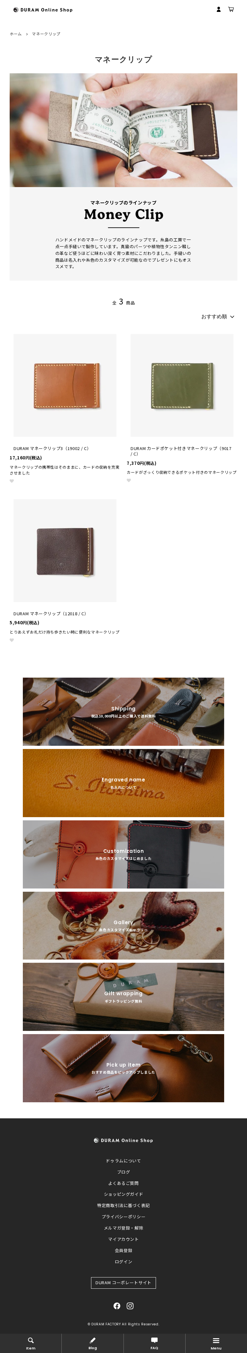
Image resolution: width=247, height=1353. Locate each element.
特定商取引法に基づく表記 (123, 1205)
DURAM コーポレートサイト (123, 1282)
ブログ (123, 1172)
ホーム (16, 33)
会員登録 (124, 1250)
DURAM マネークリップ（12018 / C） (51, 614)
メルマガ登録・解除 (123, 1228)
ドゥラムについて (123, 1161)
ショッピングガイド (123, 1194)
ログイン (124, 1261)
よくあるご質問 (123, 1183)
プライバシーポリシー (124, 1216)
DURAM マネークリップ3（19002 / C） (52, 448)
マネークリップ (46, 33)
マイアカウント (123, 1239)
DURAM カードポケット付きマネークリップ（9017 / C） (181, 451)
